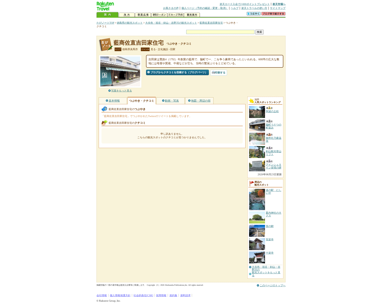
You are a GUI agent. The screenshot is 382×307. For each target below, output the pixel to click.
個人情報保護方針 (120, 295)
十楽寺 (270, 252)
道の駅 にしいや (273, 191)
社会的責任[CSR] (143, 295)
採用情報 (161, 295)
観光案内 (192, 15)
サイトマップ (278, 8)
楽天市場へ (279, 4)
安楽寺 (270, 239)
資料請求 (185, 295)
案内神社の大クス (273, 214)
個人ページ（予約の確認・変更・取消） (204, 8)
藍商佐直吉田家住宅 (211, 22)
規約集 (173, 295)
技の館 (270, 226)
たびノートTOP (105, 22)
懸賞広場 (143, 15)
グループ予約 (176, 15)
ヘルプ (235, 8)
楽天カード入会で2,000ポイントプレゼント (245, 4)
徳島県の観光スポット (130, 22)
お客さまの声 (171, 8)
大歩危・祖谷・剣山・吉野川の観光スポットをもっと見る (266, 271)
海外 (127, 15)
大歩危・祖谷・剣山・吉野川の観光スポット (171, 22)
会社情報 (101, 295)
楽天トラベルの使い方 (254, 8)
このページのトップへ (273, 285)
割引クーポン (159, 15)
